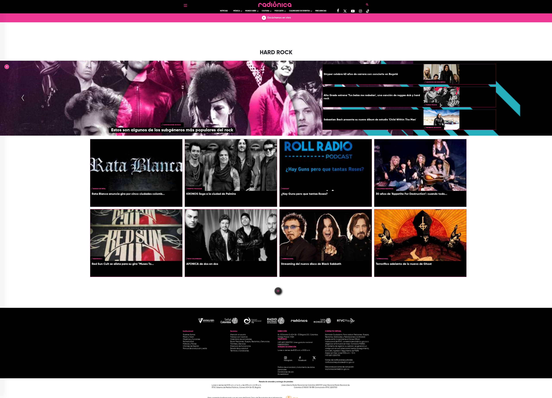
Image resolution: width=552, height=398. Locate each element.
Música (236, 11)
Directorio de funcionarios (240, 346)
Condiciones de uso (286, 372)
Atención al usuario (238, 335)
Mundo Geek (250, 11)
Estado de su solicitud (239, 348)
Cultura (265, 11)
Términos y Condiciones (239, 351)
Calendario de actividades (241, 339)
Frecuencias (320, 11)
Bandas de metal (99, 188)
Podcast (285, 188)
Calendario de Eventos (299, 11)
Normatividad (188, 341)
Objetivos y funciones (191, 339)
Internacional (287, 258)
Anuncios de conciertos (435, 82)
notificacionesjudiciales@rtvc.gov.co (339, 362)
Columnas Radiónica (385, 188)
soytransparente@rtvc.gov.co (337, 369)
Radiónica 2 (97, 258)
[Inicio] (274, 3)
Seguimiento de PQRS (350, 351)
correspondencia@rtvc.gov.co (355, 341)
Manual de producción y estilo (195, 348)
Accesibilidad (283, 374)
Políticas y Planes (190, 344)
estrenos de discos (433, 127)
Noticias (224, 11)
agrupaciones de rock (172, 125)
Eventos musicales (195, 188)
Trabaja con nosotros (239, 337)
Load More (277, 287)
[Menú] (185, 5)
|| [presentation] (6, 67)
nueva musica (431, 105)
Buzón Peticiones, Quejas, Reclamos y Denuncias (250, 341)
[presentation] (23, 98)
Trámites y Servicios (238, 344)
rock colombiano (195, 258)
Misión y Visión (188, 337)
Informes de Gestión (191, 346)
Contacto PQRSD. (358, 344)
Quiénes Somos (189, 335)
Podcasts (279, 11)
